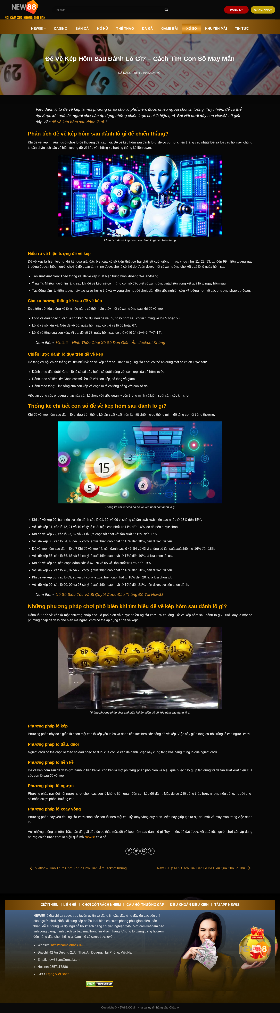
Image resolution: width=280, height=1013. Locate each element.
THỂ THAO (125, 28)
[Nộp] (166, 9)
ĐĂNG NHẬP (263, 9)
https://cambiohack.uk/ (67, 945)
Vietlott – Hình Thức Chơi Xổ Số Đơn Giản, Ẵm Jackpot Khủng (110, 342)
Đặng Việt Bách (57, 974)
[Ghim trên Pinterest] (143, 851)
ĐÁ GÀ (147, 28)
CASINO (60, 28)
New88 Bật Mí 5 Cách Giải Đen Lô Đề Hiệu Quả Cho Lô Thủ (201, 868)
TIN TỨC (242, 28)
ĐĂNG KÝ (236, 9)
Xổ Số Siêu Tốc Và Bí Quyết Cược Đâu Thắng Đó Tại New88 (110, 594)
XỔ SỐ (191, 28)
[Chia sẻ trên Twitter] (136, 851)
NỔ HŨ (102, 28)
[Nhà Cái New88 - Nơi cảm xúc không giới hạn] (25, 9)
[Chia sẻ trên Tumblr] (151, 851)
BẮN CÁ (82, 28)
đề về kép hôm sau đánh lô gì (78, 122)
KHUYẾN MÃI (216, 28)
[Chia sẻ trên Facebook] (128, 851)
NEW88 (37, 28)
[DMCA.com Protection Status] (99, 983)
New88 (90, 837)
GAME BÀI (169, 28)
